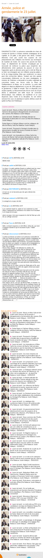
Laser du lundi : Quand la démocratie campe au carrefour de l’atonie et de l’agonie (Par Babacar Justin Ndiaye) (25, 537)
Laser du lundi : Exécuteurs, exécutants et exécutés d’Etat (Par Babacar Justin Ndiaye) (25, 481)
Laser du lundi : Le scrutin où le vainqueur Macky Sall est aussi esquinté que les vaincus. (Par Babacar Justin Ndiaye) (26, 458)
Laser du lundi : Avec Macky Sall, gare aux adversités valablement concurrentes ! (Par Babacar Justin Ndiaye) (25, 545)
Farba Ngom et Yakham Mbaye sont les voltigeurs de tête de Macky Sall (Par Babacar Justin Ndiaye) (20, 124)
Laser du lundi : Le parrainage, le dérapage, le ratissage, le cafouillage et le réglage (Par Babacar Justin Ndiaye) (25, 521)
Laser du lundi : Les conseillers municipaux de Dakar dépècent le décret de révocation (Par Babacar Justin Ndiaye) (25, 514)
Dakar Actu (5, 144)
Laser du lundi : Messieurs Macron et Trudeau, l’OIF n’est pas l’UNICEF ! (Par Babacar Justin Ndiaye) (23, 498)
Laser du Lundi (14, 3)
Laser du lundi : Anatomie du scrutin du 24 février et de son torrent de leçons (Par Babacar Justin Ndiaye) (25, 450)
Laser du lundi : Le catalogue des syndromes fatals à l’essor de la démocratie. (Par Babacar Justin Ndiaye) (25, 403)
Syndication (22, 555)
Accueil (4, 3)
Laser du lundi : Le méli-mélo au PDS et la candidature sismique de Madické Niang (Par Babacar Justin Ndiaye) (25, 506)
